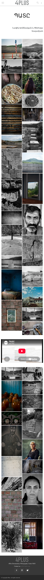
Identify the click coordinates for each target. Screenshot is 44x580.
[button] (38, 3)
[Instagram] (22, 570)
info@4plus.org (25, 566)
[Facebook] (16, 570)
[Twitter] (27, 570)
